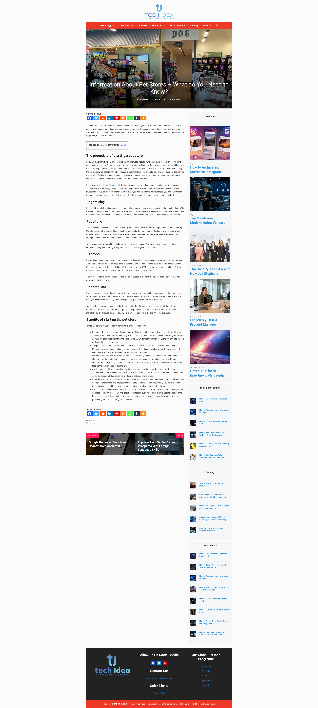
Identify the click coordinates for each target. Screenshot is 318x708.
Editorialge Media (208, 704)
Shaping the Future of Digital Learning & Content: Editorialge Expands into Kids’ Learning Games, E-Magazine (213, 521)
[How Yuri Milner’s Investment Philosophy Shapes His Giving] (210, 362)
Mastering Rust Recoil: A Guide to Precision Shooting (214, 507)
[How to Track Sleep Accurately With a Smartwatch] (193, 568)
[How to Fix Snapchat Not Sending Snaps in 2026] (193, 447)
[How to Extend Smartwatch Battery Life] (193, 613)
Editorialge (206, 666)
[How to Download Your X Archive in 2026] (193, 413)
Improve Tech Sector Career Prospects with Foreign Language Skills (157, 446)
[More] (143, 118)
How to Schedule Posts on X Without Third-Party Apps (211, 633)
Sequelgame (206, 680)
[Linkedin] (110, 118)
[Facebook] (90, 118)
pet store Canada (108, 185)
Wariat (206, 685)
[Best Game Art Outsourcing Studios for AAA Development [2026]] (193, 498)
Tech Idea (141, 704)
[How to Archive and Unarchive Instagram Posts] (210, 158)
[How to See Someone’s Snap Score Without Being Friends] (193, 458)
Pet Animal (93, 420)
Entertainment (177, 25)
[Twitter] (96, 118)
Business (143, 25)
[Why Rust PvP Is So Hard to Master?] (193, 486)
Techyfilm (205, 675)
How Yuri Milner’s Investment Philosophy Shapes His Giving (207, 375)
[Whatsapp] (130, 118)
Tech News (124, 25)
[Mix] (123, 118)
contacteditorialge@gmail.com (159, 678)
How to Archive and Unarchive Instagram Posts (205, 171)
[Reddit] (103, 118)
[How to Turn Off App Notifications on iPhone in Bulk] (193, 590)
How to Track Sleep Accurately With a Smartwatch (213, 566)
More (205, 25)
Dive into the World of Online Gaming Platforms (212, 529)
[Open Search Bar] (217, 25)
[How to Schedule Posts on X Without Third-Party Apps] (193, 436)
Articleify (206, 671)
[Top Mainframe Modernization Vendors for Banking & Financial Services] (210, 209)
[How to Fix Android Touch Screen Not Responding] (193, 624)
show (123, 145)
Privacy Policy (159, 693)
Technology (105, 25)
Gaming (194, 25)
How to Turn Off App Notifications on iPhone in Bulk (214, 588)
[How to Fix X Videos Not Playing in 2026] (193, 424)
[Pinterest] (116, 118)
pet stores (93, 423)
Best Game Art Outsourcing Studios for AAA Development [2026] (212, 497)
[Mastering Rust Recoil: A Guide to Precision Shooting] (193, 509)
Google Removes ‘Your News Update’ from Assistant (108, 444)
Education (157, 25)
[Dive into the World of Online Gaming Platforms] (193, 531)
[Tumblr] (137, 118)
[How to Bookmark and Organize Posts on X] (193, 402)
